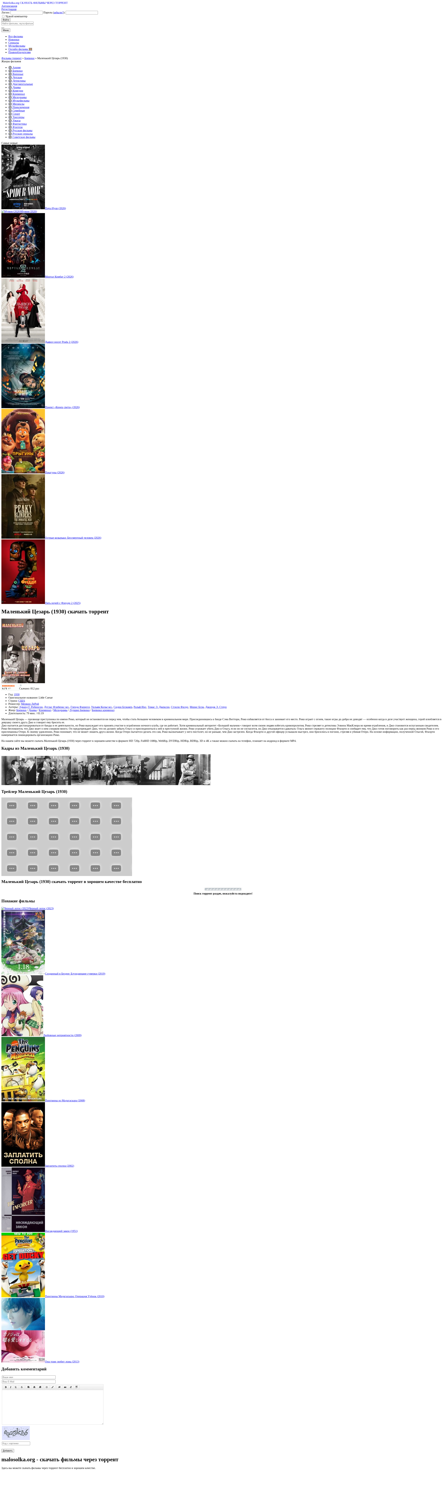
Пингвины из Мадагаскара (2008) (65, 1100)
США (21, 700)
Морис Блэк (197, 707)
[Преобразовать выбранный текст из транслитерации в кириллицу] (71, 1387)
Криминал (45, 710)
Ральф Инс (140, 707)
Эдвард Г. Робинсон (31, 707)
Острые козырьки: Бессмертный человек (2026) (73, 537)
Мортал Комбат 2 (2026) (59, 276)
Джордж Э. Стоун (216, 707)
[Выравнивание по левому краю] (29, 1387)
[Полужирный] (5, 1387)
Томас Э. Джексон (159, 707)
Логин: (5, 12)
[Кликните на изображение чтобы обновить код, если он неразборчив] (16, 1439)
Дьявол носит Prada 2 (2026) (61, 341)
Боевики (21, 710)
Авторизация (9, 6)
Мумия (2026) (29, 211)
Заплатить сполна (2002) (59, 1165)
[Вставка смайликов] (47, 1387)
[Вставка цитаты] (65, 1387)
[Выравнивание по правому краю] (40, 1387)
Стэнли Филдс (179, 707)
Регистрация (8, 9)
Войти (6, 19)
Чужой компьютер (16, 16)
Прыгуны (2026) (54, 472)
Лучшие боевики (80, 710)
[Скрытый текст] (59, 1387)
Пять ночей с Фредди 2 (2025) (62, 603)
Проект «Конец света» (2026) (62, 407)
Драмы (33, 710)
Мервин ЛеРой (30, 703)
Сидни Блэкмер (123, 707)
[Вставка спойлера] (77, 1387)
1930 (17, 694)
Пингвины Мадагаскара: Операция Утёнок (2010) (74, 1296)
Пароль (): (54, 12)
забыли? (58, 12)
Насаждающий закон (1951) (61, 1231)
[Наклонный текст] (10, 1387)
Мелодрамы (60, 710)
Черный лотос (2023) (41, 908)
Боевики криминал (103, 710)
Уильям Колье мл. (101, 707)
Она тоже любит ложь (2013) (62, 1361)
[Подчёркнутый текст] (16, 1387)
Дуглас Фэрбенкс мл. (56, 707)
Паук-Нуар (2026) (55, 208)
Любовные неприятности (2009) (62, 1035)
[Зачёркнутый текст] (22, 1387)
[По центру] (34, 1387)
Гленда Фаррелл (80, 707)
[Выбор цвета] (53, 1387)
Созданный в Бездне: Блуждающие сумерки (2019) (75, 973)
